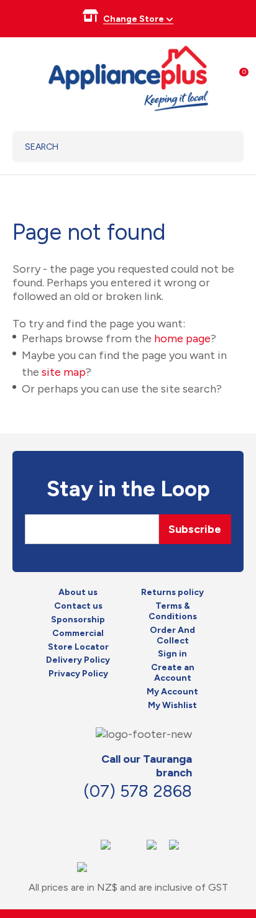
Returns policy (172, 593)
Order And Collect (172, 635)
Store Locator (78, 647)
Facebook (105, 816)
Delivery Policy (78, 660)
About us (78, 593)
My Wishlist (172, 706)
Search (218, 146)
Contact (132, 816)
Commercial (78, 634)
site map (64, 372)
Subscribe (194, 529)
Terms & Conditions (173, 611)
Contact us (78, 606)
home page (182, 338)
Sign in (172, 654)
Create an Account (172, 673)
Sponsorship (78, 620)
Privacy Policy (78, 674)
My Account (172, 692)
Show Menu (19, 76)
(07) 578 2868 (137, 791)
